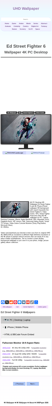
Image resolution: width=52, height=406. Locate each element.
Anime (21, 23)
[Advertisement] (26, 177)
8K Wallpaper (22, 403)
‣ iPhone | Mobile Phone (15, 327)
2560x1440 (6, 354)
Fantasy (44, 26)
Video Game (40, 112)
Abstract (44, 23)
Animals (8, 26)
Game (14, 23)
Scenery (23, 29)
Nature (14, 29)
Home (7, 23)
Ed (20, 112)
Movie (28, 23)
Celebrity (17, 26)
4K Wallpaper (11, 112)
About (31, 403)
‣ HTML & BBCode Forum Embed (18, 334)
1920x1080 (6, 360)
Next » (32, 384)
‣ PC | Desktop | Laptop (16, 320)
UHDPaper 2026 (42, 403)
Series (35, 23)
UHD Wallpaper (26, 8)
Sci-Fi (31, 29)
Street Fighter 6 (28, 112)
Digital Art (34, 26)
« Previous (19, 384)
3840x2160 (6, 348)
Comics (26, 26)
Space (37, 29)
